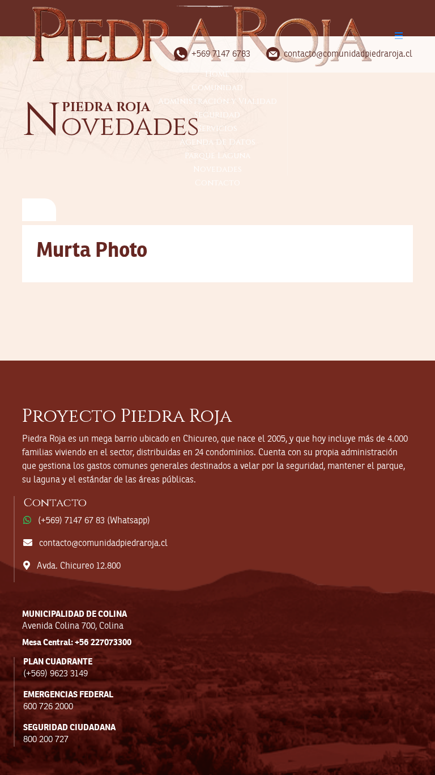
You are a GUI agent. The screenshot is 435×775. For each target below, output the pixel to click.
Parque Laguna (217, 155)
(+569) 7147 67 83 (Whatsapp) (94, 521)
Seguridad (217, 114)
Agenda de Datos (217, 142)
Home (217, 74)
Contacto (217, 182)
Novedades (217, 169)
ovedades (110, 126)
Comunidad (217, 87)
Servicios (217, 128)
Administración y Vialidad (217, 101)
